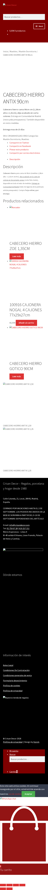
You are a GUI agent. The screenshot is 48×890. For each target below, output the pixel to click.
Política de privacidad (12, 690)
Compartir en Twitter (19, 142)
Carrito (13, 771)
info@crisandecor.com (19, 525)
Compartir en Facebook (20, 146)
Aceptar (28, 794)
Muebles (13, 51)
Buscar (12, 754)
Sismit (36, 742)
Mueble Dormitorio (27, 51)
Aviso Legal (8, 665)
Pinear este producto (19, 149)
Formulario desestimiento (15, 680)
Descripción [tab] (14, 159)
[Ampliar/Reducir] (3, 885)
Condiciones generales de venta (17, 675)
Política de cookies (11, 685)
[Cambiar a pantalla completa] (9, 885)
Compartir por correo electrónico (24, 153)
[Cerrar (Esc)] (22, 885)
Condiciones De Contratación (16, 670)
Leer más (16, 256)
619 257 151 (24, 528)
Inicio (5, 51)
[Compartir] (16, 885)
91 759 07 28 (12, 528)
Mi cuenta (13, 751)
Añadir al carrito (26, 322)
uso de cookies (15, 794)
